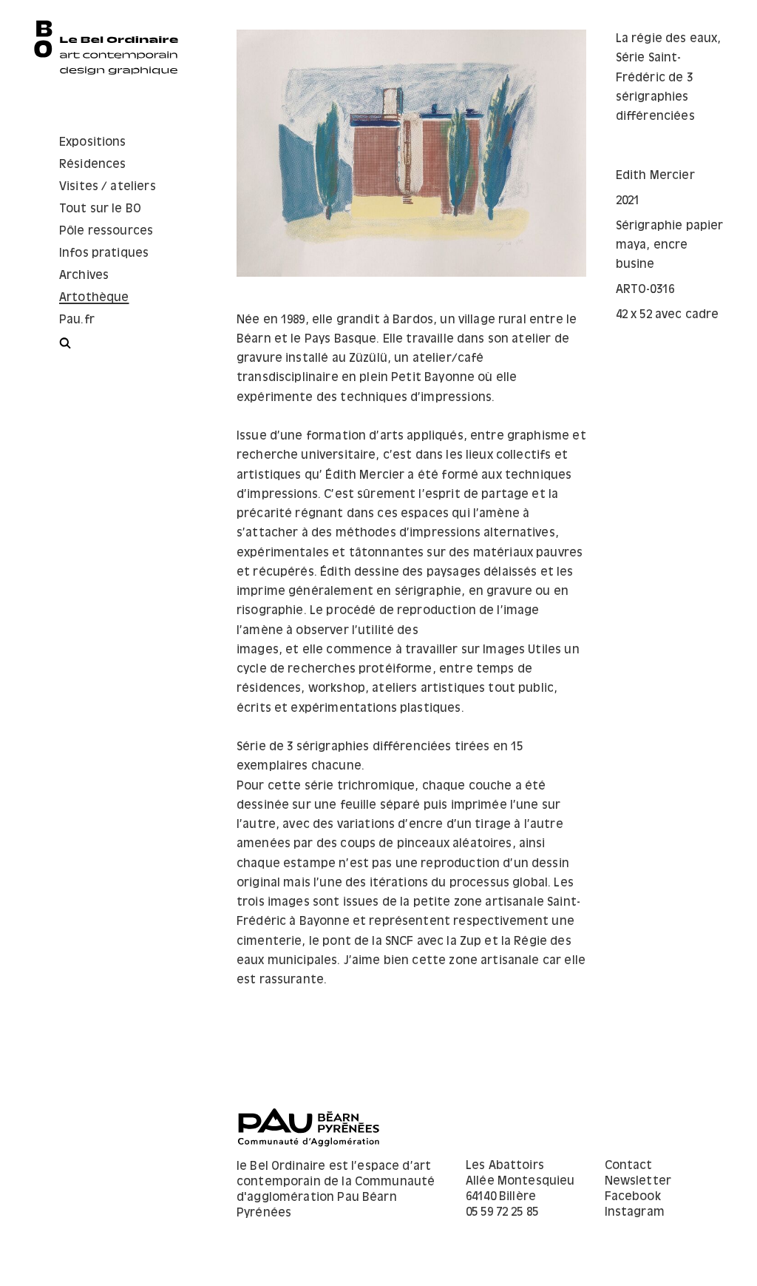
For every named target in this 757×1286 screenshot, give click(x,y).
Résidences (92, 164)
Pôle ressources (106, 231)
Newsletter (638, 1181)
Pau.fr (77, 320)
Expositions (92, 142)
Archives (84, 275)
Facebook (633, 1196)
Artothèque (94, 297)
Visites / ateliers (107, 186)
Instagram (635, 1212)
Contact (629, 1165)
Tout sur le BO (100, 209)
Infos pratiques (104, 253)
